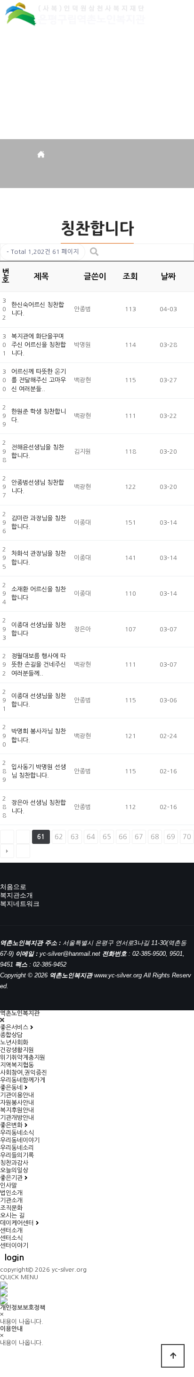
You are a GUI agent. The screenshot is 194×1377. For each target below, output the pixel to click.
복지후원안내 (17, 1110)
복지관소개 (16, 895)
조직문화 (11, 1208)
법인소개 (11, 1193)
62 (59, 837)
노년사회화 (14, 1042)
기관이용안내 (17, 1095)
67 (139, 837)
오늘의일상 (14, 1170)
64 (91, 837)
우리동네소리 (17, 1148)
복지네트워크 (20, 903)
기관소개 (11, 1200)
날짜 (168, 277)
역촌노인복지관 (76, 15)
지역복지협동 (17, 1065)
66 (123, 837)
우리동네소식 (17, 1133)
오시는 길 (12, 1215)
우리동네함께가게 (22, 1080)
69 (171, 837)
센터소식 (11, 1238)
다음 (7, 851)
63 (75, 837)
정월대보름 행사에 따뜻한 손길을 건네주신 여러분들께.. (38, 664)
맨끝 (23, 851)
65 (107, 837)
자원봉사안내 (17, 1103)
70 (187, 837)
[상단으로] (173, 1356)
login (14, 1257)
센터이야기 (14, 1246)
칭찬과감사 (14, 1163)
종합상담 (11, 1035)
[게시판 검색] (94, 252)
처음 (7, 837)
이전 (23, 837)
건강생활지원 (17, 1050)
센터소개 (11, 1230)
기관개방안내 (17, 1118)
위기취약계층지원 (22, 1057)
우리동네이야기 (20, 1140)
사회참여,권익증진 (23, 1073)
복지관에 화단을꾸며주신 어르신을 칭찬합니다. (38, 344)
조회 (130, 277)
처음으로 (13, 886)
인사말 (8, 1185)
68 (155, 837)
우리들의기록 (17, 1155)
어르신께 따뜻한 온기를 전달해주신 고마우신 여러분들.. (38, 380)
